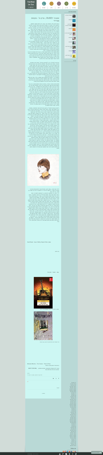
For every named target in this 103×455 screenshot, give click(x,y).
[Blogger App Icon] (73, 450)
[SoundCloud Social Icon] (63, 450)
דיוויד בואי (40, 375)
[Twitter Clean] (76, 453)
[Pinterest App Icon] (75, 450)
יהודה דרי (29, 375)
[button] (51, 8)
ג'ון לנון (36, 375)
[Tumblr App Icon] (71, 450)
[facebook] (72, 453)
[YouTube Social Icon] (65, 450)
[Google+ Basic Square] (69, 450)
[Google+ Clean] (63, 453)
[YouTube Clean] (60, 453)
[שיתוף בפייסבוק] (58, 378)
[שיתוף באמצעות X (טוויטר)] (55, 378)
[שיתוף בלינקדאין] (53, 378)
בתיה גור (32, 375)
